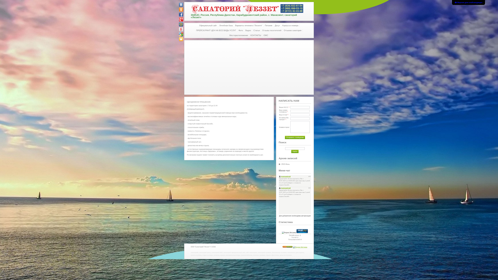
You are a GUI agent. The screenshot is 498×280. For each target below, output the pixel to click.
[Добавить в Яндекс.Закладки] (181, 29)
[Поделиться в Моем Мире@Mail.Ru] (181, 24)
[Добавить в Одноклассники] (181, 10)
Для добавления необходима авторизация (295, 216)
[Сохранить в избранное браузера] (181, 39)
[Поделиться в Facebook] (181, 14)
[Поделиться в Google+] (181, 19)
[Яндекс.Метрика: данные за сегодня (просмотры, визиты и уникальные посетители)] (289, 233)
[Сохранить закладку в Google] (181, 34)
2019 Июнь (285, 164)
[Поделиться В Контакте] (181, 5)
